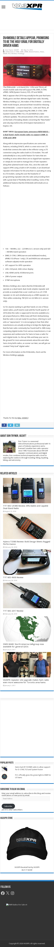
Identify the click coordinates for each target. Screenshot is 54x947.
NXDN (5, 54)
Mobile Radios (34, 52)
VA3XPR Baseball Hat (23, 867)
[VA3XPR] (27, 6)
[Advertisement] (27, 20)
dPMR (26, 52)
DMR (21, 52)
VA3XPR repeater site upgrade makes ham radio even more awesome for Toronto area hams (26, 681)
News (42, 52)
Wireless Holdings (17, 54)
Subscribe (8, 806)
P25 (9, 54)
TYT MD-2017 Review (13, 611)
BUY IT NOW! (27, 870)
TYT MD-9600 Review (13, 577)
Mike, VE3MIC (22, 418)
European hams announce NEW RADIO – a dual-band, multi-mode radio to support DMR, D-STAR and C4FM (26, 135)
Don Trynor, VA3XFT (12, 50)
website (21, 355)
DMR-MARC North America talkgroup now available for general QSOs (23, 645)
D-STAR (16, 52)
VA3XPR (36, 867)
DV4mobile (9, 52)
